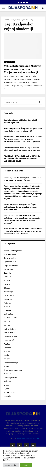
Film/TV (7, 277)
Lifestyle (7, 310)
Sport (6, 366)
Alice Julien (9, 229)
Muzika (7, 325)
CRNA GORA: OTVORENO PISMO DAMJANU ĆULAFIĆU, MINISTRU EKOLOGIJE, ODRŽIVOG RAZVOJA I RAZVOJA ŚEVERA (23, 139)
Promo (7, 351)
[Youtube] (33, 445)
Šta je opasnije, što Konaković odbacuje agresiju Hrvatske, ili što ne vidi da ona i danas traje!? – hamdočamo (22, 188)
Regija (6, 355)
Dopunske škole (9, 62)
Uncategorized (10, 377)
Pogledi (7, 344)
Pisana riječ (9, 340)
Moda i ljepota (10, 318)
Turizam (7, 374)
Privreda (7, 348)
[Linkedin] (26, 445)
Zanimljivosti (9, 392)
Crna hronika (9, 258)
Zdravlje (7, 396)
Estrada (7, 273)
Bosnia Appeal (10, 254)
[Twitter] (19, 445)
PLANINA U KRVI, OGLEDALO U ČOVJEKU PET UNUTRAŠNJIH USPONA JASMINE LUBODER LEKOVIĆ (22, 158)
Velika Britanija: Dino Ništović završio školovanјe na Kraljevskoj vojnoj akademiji (22, 69)
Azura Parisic (10, 204)
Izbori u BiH (9, 295)
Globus (7, 288)
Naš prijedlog (10, 329)
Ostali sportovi (10, 336)
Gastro (7, 284)
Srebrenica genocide (13, 370)
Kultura (7, 307)
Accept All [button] (26, 465)
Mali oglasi (8, 314)
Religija (7, 359)
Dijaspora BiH (10, 262)
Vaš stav (7, 381)
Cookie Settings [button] (11, 465)
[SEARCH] (39, 102)
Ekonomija (8, 269)
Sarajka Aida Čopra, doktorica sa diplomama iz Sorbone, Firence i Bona (20, 206)
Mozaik (7, 321)
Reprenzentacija (11, 363)
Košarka (7, 303)
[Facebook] (12, 445)
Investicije (8, 292)
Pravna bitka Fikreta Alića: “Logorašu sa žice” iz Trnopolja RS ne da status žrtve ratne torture (23, 231)
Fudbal (7, 280)
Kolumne (8, 299)
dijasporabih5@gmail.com (28, 438)
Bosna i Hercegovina (13, 251)
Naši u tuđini (9, 333)
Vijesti (6, 385)
